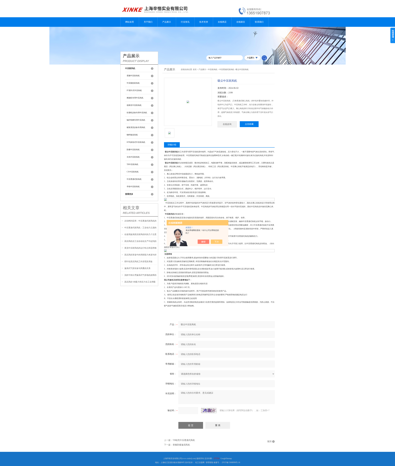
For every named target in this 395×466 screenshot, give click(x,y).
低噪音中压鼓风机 (134, 105)
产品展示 (166, 22)
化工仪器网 (199, 462)
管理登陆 (209, 462)
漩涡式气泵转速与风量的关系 (137, 268)
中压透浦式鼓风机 (134, 179)
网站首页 (129, 22)
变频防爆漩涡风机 (181, 445)
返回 (269, 441)
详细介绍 (172, 145)
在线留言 (240, 22)
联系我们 (259, 22)
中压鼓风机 (212, 69)
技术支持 (203, 22)
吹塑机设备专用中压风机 (137, 113)
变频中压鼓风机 (133, 76)
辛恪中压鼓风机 (133, 186)
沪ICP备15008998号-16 (231, 462)
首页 (195, 69)
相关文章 (131, 208)
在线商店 (222, 22)
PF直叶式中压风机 (134, 90)
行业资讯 (185, 22)
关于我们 (148, 22)
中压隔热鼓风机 (133, 83)
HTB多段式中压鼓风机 (136, 142)
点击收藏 (249, 124)
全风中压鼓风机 (133, 157)
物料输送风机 (132, 135)
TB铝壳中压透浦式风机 (184, 440)
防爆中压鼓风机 (133, 150)
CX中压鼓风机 (133, 172)
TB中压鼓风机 (132, 164)
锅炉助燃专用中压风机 (136, 120)
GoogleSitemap (226, 458)
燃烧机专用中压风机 (135, 98)
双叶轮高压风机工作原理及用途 (138, 261)
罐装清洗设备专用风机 (136, 127)
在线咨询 (227, 124)
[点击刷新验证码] (208, 410)
